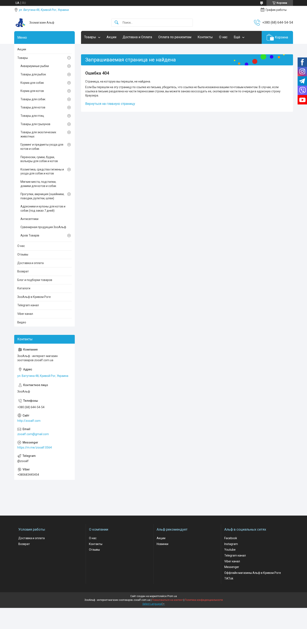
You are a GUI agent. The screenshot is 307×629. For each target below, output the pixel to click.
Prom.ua (172, 596)
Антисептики (29, 219)
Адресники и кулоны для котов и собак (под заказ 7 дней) (42, 208)
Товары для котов (32, 107)
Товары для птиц (32, 115)
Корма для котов (32, 91)
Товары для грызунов (35, 124)
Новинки (162, 544)
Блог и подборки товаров (34, 280)
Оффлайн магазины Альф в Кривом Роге (252, 572)
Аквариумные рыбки (34, 66)
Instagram (231, 544)
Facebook (230, 538)
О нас (223, 37)
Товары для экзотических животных (38, 134)
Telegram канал (28, 305)
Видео (21, 322)
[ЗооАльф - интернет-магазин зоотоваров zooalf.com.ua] (20, 22)
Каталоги (23, 288)
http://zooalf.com (29, 420)
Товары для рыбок (33, 74)
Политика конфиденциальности (204, 600)
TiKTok (228, 578)
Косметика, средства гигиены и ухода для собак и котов (42, 171)
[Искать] (116, 22)
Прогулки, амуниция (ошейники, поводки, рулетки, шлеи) (42, 196)
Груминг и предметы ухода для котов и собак (41, 146)
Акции (111, 37)
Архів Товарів (29, 235)
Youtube (230, 549)
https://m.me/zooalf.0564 (34, 447)
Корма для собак (32, 82)
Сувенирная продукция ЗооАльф (43, 227)
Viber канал (25, 313)
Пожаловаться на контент (167, 600)
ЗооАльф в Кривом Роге (34, 297)
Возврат (23, 271)
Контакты (205, 37)
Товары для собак (32, 99)
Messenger (231, 567)
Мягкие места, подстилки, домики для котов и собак (38, 184)
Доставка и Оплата (137, 37)
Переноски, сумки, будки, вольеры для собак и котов (39, 159)
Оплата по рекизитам (174, 37)
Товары (90, 37)
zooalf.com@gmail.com (33, 434)
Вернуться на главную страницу (110, 104)
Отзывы (22, 254)
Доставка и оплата (30, 263)
